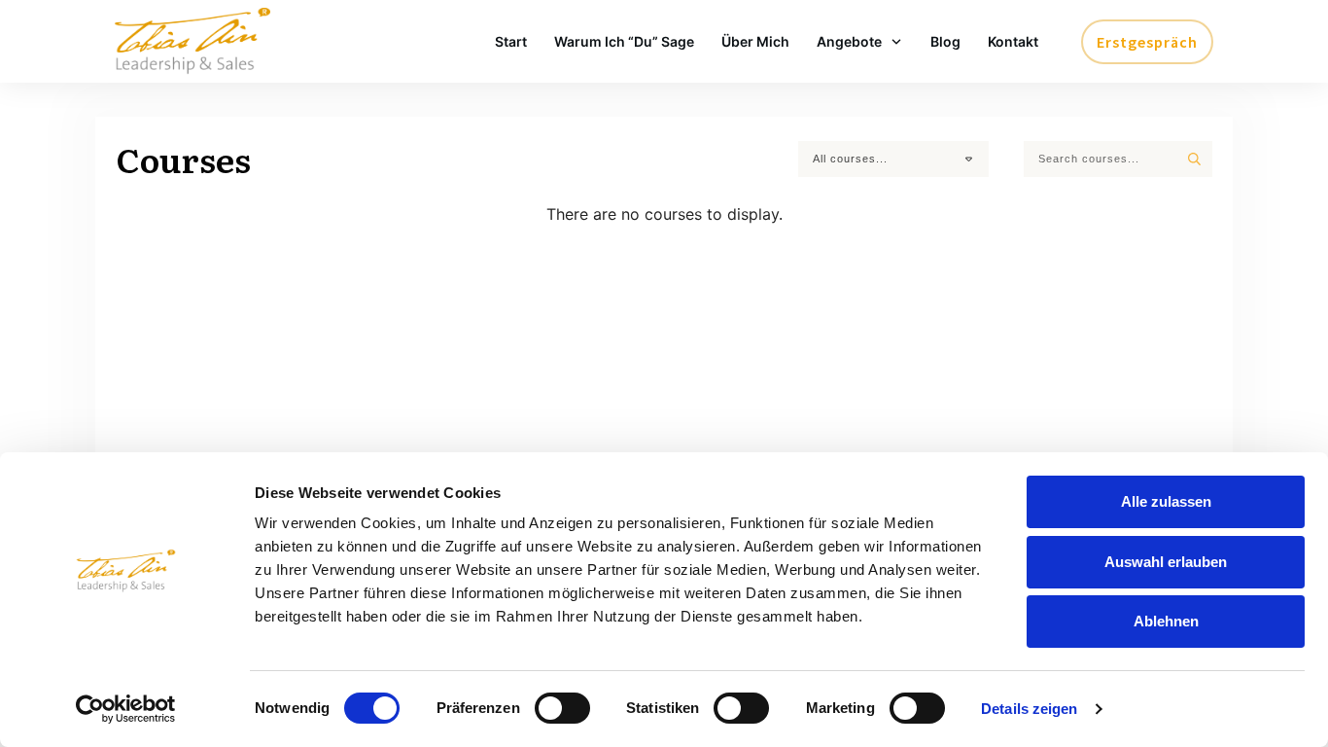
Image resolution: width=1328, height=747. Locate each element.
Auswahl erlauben (1165, 561)
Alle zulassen (1166, 501)
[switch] (562, 708)
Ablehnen (1166, 621)
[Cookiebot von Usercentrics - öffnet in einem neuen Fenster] (126, 709)
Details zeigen (1029, 708)
